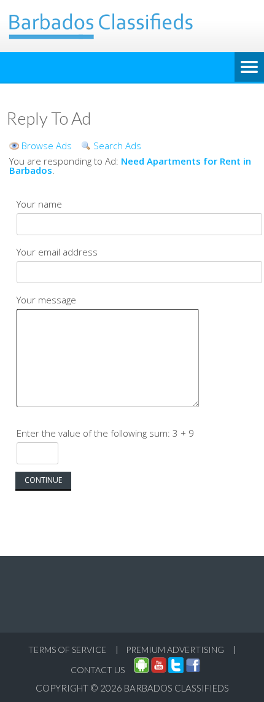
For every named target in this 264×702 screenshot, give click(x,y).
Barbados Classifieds (176, 687)
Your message (46, 300)
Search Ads (117, 145)
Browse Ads (46, 145)
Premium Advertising (175, 649)
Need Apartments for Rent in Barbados (130, 165)
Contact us (98, 670)
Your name (39, 204)
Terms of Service (67, 649)
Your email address (57, 252)
